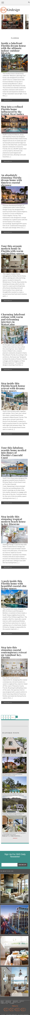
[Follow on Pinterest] (17, 1009)
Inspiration (10, 22)
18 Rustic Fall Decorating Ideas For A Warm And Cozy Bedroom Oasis (11, 26)
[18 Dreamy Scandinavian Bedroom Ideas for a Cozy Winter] (14, 950)
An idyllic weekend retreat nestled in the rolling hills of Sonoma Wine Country (13, 814)
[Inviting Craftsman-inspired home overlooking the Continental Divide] (14, 888)
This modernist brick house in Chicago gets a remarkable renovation (14, 833)
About (2, 1001)
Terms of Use (4, 1003)
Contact (22, 1001)
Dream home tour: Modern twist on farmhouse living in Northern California (13, 794)
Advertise (8, 1001)
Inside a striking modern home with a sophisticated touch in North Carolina (12, 755)
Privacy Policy (17, 1002)
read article (8, 100)
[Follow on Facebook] (6, 1009)
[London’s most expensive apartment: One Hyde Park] (14, 919)
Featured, (5, 22)
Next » (13, 717)
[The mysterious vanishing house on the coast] (14, 981)
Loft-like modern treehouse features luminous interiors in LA (12, 775)
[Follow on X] (11, 1009)
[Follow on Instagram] (23, 1009)
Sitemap (12, 1003)
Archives (15, 1001)
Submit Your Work (6, 1002)
